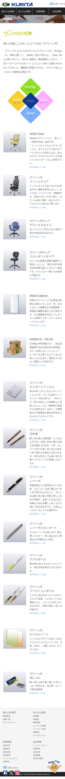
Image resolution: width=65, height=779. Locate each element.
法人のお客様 (24, 11)
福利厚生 (6, 748)
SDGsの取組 (38, 758)
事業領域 (36, 722)
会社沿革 (36, 752)
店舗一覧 (6, 719)
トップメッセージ (40, 745)
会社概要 (36, 755)
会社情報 (37, 741)
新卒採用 (6, 752)
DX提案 (36, 716)
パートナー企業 (39, 728)
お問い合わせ (59, 3)
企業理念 (36, 748)
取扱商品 (6, 716)
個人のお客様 (8, 11)
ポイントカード (9, 722)
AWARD (36, 732)
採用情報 (40, 11)
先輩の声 (6, 745)
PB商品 (36, 719)
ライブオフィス (39, 735)
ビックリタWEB (39, 725)
